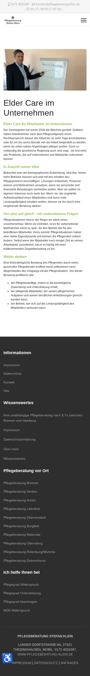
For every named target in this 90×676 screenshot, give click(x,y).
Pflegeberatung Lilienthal (21, 509)
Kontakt (9, 382)
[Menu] (84, 20)
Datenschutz (12, 373)
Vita (6, 391)
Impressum (11, 365)
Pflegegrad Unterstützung (22, 593)
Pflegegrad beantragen (20, 601)
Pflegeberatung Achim (19, 500)
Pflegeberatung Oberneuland (24, 517)
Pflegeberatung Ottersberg (22, 543)
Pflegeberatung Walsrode (21, 534)
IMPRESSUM (21, 663)
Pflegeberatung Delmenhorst (24, 560)
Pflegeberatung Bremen (20, 483)
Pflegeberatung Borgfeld (21, 526)
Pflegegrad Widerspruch (21, 584)
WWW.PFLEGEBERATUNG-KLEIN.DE (45, 654)
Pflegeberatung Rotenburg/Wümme (29, 552)
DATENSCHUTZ (46, 663)
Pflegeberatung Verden (20, 491)
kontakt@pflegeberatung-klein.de (58, 4)
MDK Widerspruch (16, 610)
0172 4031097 (20, 4)
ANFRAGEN (69, 663)
